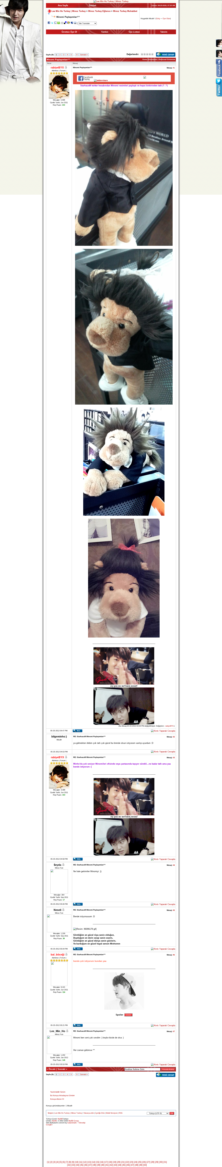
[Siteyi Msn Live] (68, 23)
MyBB (60, 1119)
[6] (63, 1162)
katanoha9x (72, 1123)
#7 (174, 1031)
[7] (66, 1162)
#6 (174, 955)
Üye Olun (166, 18)
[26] (144, 1162)
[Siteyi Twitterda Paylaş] (52, 23)
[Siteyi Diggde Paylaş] (62, 23)
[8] (70, 1162)
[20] (118, 1162)
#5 (174, 910)
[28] (152, 1162)
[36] (86, 1165)
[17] (106, 1162)
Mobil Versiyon (111, 1113)
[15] (97, 1162)
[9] (73, 1162)
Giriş (158, 18)
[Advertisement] (111, 44)
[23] (131, 1162)
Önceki (52, 1069)
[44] (119, 1165)
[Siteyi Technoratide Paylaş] (58, 23)
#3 (174, 758)
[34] (77, 1165)
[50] (145, 1165)
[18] (110, 1162)
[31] (165, 1162)
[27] (148, 1162)
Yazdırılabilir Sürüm (57, 1092)
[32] (69, 1165)
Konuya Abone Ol (57, 1099)
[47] (132, 1165)
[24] (135, 1162)
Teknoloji (81, 1123)
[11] (80, 1162)
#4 (174, 865)
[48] (136, 1165)
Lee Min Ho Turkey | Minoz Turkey (69, 11)
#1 (174, 68)
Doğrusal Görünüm (167, 59)
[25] (140, 1162)
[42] (111, 1165)
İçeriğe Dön (99, 1113)
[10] (76, 1162)
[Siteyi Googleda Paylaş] (55, 23)
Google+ (49, 1125)
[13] (89, 1162)
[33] (73, 1165)
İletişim (50, 1113)
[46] (128, 1165)
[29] (156, 1162)
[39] (98, 1165)
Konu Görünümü (150, 59)
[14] (93, 1162)
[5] (60, 1162)
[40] (102, 1165)
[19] (114, 1162)
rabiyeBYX (169, 726)
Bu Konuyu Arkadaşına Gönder (62, 1095)
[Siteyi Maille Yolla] (75, 23)
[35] (81, 1165)
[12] (85, 1162)
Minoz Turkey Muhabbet (125, 11)
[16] (102, 1162)
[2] (51, 1162)
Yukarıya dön (89, 1113)
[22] (127, 1162)
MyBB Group (73, 1121)
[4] (57, 1162)
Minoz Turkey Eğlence (99, 11)
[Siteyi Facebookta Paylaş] (49, 23)
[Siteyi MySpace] (71, 23)
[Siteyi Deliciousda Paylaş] (65, 23)
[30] (161, 1162)
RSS (120, 1113)
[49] (141, 1165)
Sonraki (61, 1069)
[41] (107, 1165)
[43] (115, 1165)
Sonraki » (84, 55)
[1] (48, 1162)
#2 (174, 737)
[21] (123, 1162)
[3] (54, 1162)
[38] (94, 1165)
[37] (90, 1165)
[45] (124, 1165)
